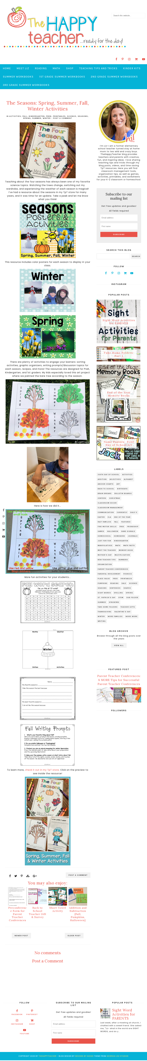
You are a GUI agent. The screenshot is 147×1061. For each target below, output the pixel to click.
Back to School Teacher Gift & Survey (37, 912)
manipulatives (105, 545)
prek (49, 116)
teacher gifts (128, 607)
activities (15, 116)
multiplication (122, 555)
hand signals (128, 531)
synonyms (114, 602)
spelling (118, 593)
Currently (122, 512)
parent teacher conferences (113, 569)
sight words (104, 593)
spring (27, 118)
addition (102, 479)
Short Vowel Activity (57, 909)
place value (104, 579)
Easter (101, 517)
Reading (41, 68)
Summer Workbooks (18, 76)
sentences (115, 588)
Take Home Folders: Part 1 (119, 354)
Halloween (112, 531)
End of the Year (122, 517)
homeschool (104, 536)
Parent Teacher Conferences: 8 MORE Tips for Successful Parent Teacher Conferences (119, 680)
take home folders (108, 607)
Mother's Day (105, 555)
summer (36, 118)
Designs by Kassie (84, 1056)
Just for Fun (104, 541)
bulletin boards (123, 493)
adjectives (115, 479)
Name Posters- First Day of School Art (119, 443)
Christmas (114, 498)
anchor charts (106, 484)
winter (47, 118)
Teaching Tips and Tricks (98, 68)
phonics (127, 574)
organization (105, 564)
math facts (129, 545)
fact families (104, 522)
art (118, 484)
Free (122, 526)
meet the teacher (107, 550)
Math (56, 68)
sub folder (132, 597)
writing (102, 621)
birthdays (122, 489)
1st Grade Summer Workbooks (62, 76)
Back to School (106, 489)
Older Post (74, 936)
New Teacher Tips (107, 560)
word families (115, 616)
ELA (109, 517)
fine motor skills (107, 526)
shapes (127, 588)
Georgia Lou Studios (117, 1056)
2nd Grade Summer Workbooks (114, 76)
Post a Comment (62, 118)
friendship (132, 526)
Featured (126, 522)
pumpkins (102, 583)
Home (7, 68)
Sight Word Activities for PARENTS (119, 321)
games (101, 531)
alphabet (128, 479)
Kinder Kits (132, 68)
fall (25, 116)
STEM (120, 597)
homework (119, 536)
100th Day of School (108, 474)
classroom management (110, 508)
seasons (83, 116)
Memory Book (126, 550)
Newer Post (21, 936)
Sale (124, 583)
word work (131, 616)
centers (102, 498)
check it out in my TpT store (42, 769)
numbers (123, 560)
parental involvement (109, 574)
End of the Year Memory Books (118, 394)
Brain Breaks (105, 493)
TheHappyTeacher (47, 1056)
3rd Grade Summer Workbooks (26, 85)
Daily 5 (133, 512)
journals (133, 536)
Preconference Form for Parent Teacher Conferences (17, 914)
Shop (70, 68)
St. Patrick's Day (106, 597)
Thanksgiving (104, 612)
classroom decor (107, 503)
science (71, 116)
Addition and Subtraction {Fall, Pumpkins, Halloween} (78, 914)
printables (59, 116)
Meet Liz (23, 68)
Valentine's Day (122, 612)
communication (106, 512)
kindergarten (37, 116)
